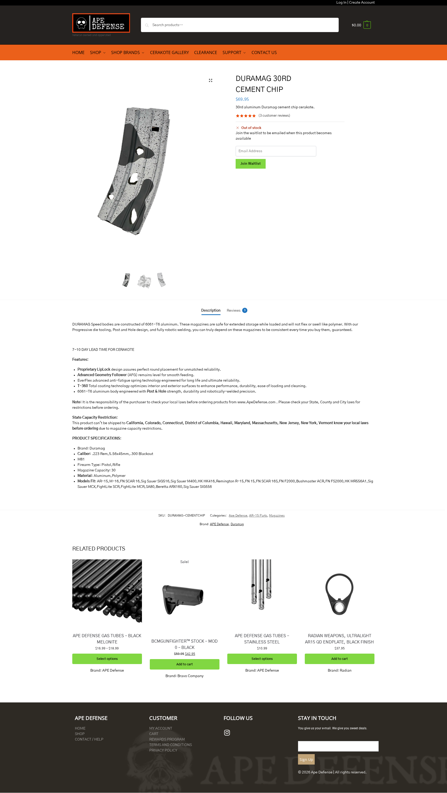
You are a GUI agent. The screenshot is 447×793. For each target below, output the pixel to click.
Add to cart (184, 664)
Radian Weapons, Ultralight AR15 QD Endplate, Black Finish (339, 639)
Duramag (237, 524)
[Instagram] (227, 732)
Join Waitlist (250, 163)
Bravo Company (190, 676)
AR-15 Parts (258, 515)
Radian (345, 670)
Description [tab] (210, 310)
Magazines (277, 515)
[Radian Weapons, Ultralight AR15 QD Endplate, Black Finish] (339, 594)
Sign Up (306, 759)
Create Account (362, 2)
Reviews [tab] (236, 310)
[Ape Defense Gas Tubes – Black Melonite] (107, 594)
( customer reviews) (274, 115)
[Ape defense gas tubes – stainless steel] (262, 594)
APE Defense (219, 524)
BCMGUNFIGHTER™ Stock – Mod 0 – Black (184, 644)
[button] (361, 25)
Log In (341, 2)
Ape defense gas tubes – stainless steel (262, 639)
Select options (107, 658)
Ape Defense (238, 515)
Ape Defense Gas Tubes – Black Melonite (107, 639)
